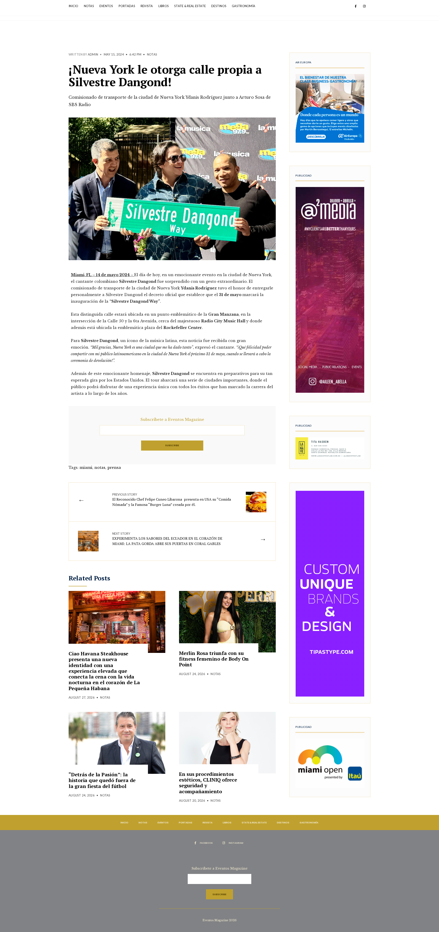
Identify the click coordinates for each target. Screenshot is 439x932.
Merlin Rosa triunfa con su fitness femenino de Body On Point (214, 659)
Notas (89, 6)
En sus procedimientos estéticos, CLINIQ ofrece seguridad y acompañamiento (208, 783)
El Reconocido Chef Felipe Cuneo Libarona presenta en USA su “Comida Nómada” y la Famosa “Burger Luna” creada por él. (171, 500)
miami (86, 467)
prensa (114, 467)
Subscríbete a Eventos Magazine (172, 419)
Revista (147, 6)
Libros (163, 6)
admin (93, 54)
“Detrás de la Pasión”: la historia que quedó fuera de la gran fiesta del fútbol (102, 780)
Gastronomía (243, 6)
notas (99, 467)
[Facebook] (355, 6)
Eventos (106, 6)
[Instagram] (364, 6)
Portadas (127, 6)
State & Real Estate (190, 6)
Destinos (218, 6)
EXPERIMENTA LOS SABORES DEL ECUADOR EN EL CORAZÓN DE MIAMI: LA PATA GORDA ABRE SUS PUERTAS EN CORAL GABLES (167, 539)
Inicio (73, 6)
